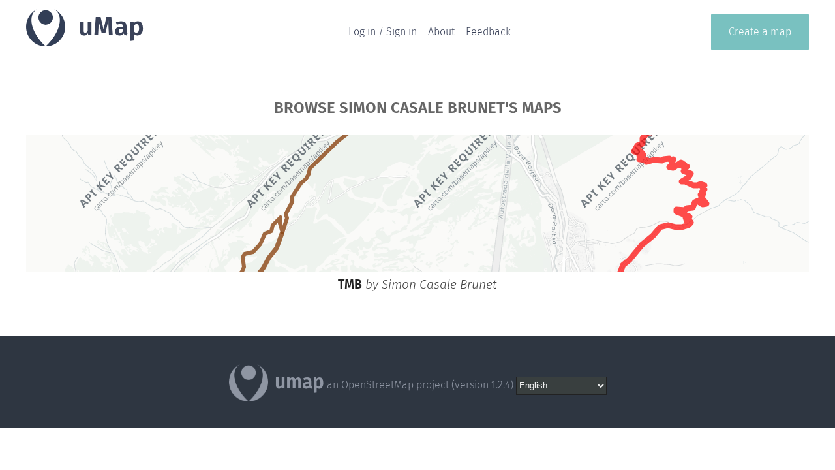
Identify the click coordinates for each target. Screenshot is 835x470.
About (441, 31)
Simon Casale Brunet (439, 284)
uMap (111, 26)
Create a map (760, 31)
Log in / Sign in (382, 31)
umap (299, 382)
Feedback (488, 31)
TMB (350, 284)
